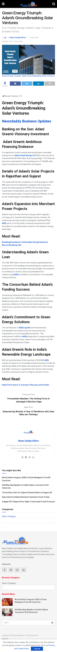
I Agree (37, 649)
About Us (5, 639)
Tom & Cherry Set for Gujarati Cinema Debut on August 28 (27, 492)
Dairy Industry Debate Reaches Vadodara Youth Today (25, 497)
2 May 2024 (34, 37)
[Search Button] (52, 622)
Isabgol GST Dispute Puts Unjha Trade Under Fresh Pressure (28, 502)
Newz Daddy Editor (18, 37)
